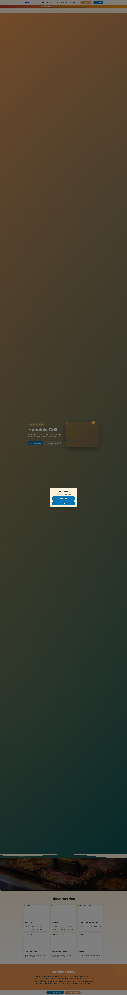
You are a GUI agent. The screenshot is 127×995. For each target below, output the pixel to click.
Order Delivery (63, 498)
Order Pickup (63, 503)
